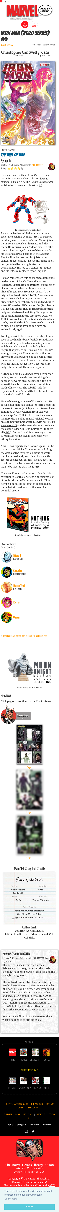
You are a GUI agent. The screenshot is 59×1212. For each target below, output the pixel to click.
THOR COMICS (34, 1107)
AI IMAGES (8, 1114)
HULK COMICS (37, 1104)
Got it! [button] (29, 1206)
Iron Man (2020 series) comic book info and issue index (25, 635)
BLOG (17, 1114)
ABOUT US (41, 1114)
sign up (10, 1124)
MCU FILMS (27, 1114)
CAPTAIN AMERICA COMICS (17, 1104)
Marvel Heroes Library (27, 1165)
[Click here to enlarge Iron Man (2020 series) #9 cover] (28, 144)
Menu (7, 1)
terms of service (34, 1124)
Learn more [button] (11, 1199)
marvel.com (47, 1124)
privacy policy (21, 1124)
